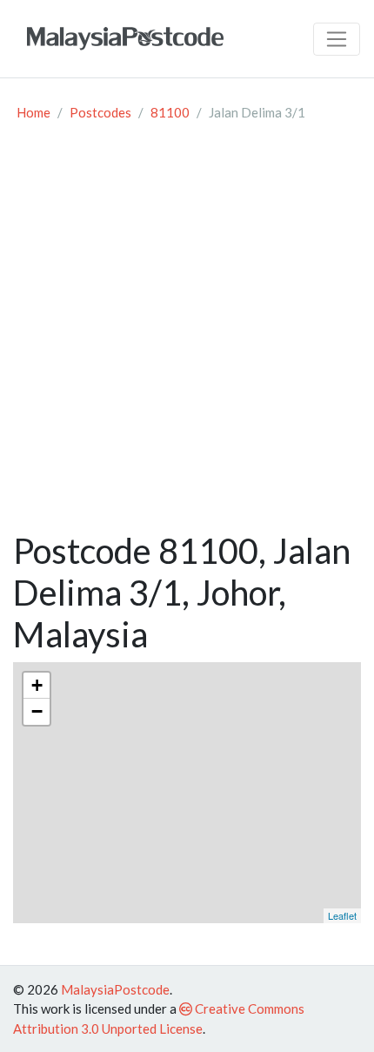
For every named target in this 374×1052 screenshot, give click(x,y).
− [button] (37, 711)
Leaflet (342, 915)
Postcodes (100, 112)
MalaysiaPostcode (115, 989)
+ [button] (37, 685)
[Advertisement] (187, 334)
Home (33, 112)
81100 (170, 112)
